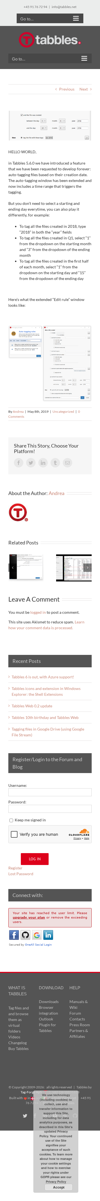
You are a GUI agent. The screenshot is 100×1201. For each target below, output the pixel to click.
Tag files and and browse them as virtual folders (18, 1019)
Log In (35, 858)
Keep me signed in (30, 820)
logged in (38, 612)
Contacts (77, 1019)
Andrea (18, 411)
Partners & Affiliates (78, 1033)
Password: (17, 802)
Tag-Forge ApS (31, 1092)
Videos (14, 1037)
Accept (58, 1187)
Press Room (79, 1024)
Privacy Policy (56, 1181)
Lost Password (20, 873)
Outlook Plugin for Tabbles (47, 1025)
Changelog (17, 1042)
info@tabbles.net (64, 7)
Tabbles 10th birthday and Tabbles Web (45, 717)
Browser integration (48, 1010)
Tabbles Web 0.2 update (32, 705)
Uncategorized (63, 411)
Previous (66, 89)
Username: (17, 785)
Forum (75, 1013)
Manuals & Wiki (78, 1004)
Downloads (49, 1001)
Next (83, 89)
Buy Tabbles (18, 1048)
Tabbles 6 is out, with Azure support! (43, 676)
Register (15, 868)
